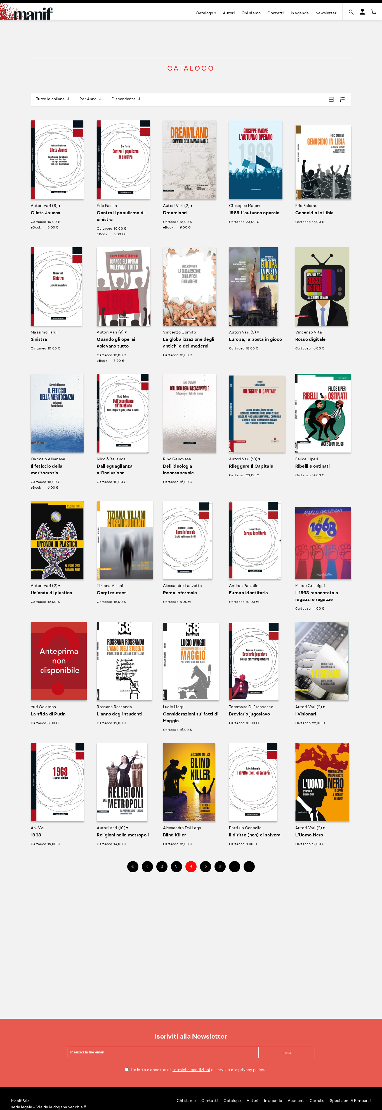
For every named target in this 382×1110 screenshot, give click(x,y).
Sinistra (39, 339)
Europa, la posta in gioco (255, 339)
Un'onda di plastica (51, 593)
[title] (373, 12)
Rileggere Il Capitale (251, 466)
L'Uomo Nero (309, 835)
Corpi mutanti (112, 593)
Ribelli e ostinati (312, 466)
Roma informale (180, 593)
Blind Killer (174, 835)
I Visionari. (306, 714)
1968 (36, 835)
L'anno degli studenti (119, 714)
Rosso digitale (310, 339)
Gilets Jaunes (45, 213)
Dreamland (175, 213)
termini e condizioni (191, 1070)
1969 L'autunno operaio (254, 213)
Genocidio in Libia (314, 213)
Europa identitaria (248, 593)
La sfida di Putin (48, 714)
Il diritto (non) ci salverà (255, 835)
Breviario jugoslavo (249, 714)
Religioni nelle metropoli (123, 835)
